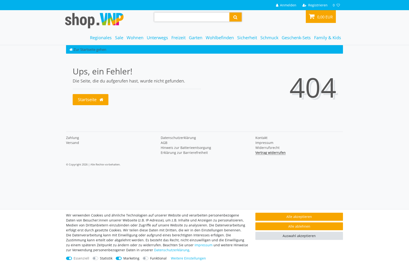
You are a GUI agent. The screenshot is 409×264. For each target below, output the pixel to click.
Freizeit (178, 37)
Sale (119, 37)
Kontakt (261, 137)
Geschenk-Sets (296, 37)
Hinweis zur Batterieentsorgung (186, 147)
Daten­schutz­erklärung (178, 137)
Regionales (101, 37)
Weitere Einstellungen (188, 258)
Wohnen (135, 37)
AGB (164, 142)
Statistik (106, 258)
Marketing (131, 258)
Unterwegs (157, 37)
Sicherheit (247, 37)
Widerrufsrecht (267, 147)
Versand (72, 142)
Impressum (264, 142)
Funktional (158, 258)
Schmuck (269, 37)
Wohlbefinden (220, 37)
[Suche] (235, 17)
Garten (195, 37)
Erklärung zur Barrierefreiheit (184, 152)
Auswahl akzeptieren (299, 236)
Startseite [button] (88, 99)
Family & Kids (327, 37)
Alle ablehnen (299, 226)
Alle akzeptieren (299, 216)
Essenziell (81, 258)
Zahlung (72, 137)
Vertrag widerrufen (270, 152)
